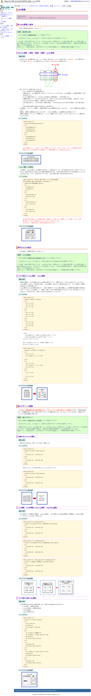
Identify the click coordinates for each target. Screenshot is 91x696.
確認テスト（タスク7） (7, 12)
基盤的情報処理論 (75, 1)
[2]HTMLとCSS (34, 6)
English (87, 1)
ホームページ (25, 6)
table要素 (3, 21)
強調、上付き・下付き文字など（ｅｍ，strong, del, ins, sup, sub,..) (6, 30)
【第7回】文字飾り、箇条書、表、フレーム (50, 6)
